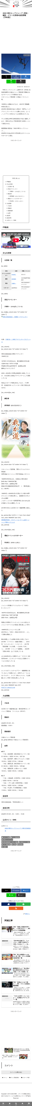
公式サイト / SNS (11, 220)
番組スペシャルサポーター (15, 198)
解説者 (10, 194)
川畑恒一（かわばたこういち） (17, 191)
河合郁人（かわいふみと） (16, 201)
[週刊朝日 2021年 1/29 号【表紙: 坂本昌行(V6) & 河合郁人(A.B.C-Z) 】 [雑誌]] (16, 574)
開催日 (10, 208)
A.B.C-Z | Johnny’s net (8, 687)
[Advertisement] (16, 35)
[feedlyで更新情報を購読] (23, 904)
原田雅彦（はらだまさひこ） (17, 196)
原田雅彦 (14, 279)
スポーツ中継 (6, 837)
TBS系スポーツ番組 (25, 842)
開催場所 (10, 210)
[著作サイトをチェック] (8, 904)
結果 (9, 213)
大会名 (10, 206)
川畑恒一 (14, 283)
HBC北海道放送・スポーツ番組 (10, 842)
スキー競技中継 (6, 844)
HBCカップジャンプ (8, 839)
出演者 (14, 844)
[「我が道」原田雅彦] (16, 437)
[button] (21, 81)
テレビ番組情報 (15, 837)
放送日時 (9, 218)
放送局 (8, 215)
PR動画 (9, 181)
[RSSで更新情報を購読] (16, 908)
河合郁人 (14, 274)
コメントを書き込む (16, 1072)
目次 (13, 178)
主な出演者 (10, 184)
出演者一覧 (11, 186)
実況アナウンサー (13, 189)
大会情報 (9, 203)
